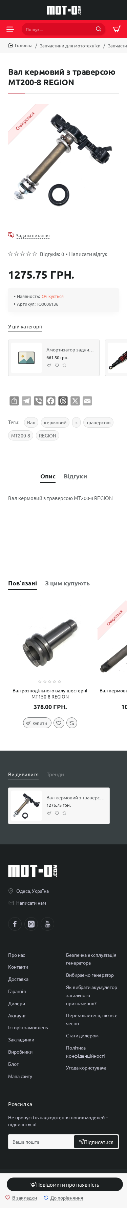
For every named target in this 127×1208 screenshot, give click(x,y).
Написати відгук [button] (88, 254)
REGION (47, 435)
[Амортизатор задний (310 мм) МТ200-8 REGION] (26, 358)
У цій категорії (25, 326)
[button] (65, 1184)
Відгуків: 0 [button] (52, 254)
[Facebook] (15, 924)
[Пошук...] (98, 29)
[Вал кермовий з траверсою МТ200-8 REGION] (26, 806)
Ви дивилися (23, 774)
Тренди (55, 774)
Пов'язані (22, 583)
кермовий (55, 422)
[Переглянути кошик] (117, 29)
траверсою (98, 422)
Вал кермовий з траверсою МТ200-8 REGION (75, 797)
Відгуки (75, 476)
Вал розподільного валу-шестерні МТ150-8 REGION (50, 693)
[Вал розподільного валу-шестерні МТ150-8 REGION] (50, 643)
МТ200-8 (20, 435)
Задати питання (33, 235)
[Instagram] (31, 924)
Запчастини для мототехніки (70, 45)
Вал (31, 422)
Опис (48, 476)
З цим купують (67, 583)
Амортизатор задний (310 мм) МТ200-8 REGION (70, 349)
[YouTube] (47, 924)
